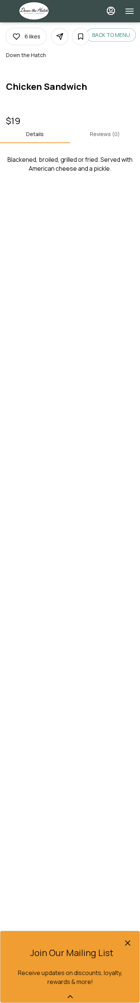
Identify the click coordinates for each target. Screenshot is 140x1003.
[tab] (35, 134)
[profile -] (110, 10)
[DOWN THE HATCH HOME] (39, 11)
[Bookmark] (80, 36)
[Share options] (60, 36)
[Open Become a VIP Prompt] (70, 996)
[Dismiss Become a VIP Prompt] (128, 943)
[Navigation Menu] (129, 11)
